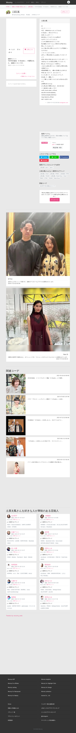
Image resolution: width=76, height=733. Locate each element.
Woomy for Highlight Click (48, 683)
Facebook (65, 157)
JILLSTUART (44, 592)
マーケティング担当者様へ (48, 720)
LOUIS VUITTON (15, 589)
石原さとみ (48, 548)
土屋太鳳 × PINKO (54, 173)
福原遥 (13, 597)
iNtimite (14, 557)
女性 (28, 14)
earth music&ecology (12, 592)
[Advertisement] (54, 118)
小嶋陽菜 (48, 516)
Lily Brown (43, 557)
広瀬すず (14, 581)
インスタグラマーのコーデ (48, 712)
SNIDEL (43, 541)
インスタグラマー (19, 2)
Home (9, 704)
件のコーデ (16, 519)
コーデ (27, 2)
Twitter (45, 157)
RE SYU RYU (10, 541)
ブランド (43, 2)
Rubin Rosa (57, 178)
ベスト (54, 142)
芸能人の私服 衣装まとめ (18, 6)
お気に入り (65, 11)
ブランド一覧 (11, 712)
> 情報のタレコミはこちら (27, 76)
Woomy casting (12, 687)
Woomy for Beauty (13, 695)
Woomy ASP (11, 679)
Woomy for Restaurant (14, 691)
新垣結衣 (48, 564)
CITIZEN (14, 527)
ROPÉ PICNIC (24, 541)
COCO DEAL (48, 589)
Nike (8, 589)
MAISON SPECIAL (56, 573)
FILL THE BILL (44, 575)
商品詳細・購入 (57, 147)
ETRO (45, 178)
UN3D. (9, 527)
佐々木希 (14, 548)
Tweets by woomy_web (14, 616)
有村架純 (14, 564)
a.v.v (14, 573)
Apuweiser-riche (50, 541)
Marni (8, 524)
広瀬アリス (15, 532)
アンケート (54, 200)
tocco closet (59, 541)
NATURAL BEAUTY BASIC (47, 543)
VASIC (9, 543)
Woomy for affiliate (13, 683)
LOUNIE (17, 541)
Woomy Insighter (46, 679)
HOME (8, 6)
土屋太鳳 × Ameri (44, 173)
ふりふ (63, 573)
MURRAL (9, 573)
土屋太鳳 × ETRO (64, 173)
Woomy (9, 2)
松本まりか (48, 581)
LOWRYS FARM (45, 608)
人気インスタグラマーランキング (50, 708)
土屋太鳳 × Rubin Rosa (56, 176)
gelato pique (25, 606)
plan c (53, 144)
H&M (48, 573)
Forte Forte (64, 557)
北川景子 (14, 516)
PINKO (41, 178)
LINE (55, 157)
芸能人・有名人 (35, 2)
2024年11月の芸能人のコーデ (47, 186)
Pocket (44, 160)
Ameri (65, 176)
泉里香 (47, 532)
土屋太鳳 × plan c (44, 167)
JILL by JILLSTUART (62, 524)
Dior (18, 573)
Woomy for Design (46, 687)
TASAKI (51, 178)
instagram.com (64, 102)
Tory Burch (20, 557)
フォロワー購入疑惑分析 (47, 704)
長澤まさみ (48, 597)
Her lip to (43, 527)
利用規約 (10, 720)
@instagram (44, 716)
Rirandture (49, 527)
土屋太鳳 (30, 6)
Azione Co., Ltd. (45, 695)
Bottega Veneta (57, 589)
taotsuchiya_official (19, 14)
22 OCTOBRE (23, 573)
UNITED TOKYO (16, 606)
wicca (30, 573)
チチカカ (9, 608)
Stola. (56, 543)
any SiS (51, 592)
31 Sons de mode (51, 524)
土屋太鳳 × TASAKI (44, 176)
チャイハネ (32, 606)
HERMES (43, 524)
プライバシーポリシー (14, 716)
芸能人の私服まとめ (13, 708)
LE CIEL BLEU (50, 557)
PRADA (49, 606)
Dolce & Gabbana (16, 524)
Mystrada (31, 541)
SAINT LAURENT (26, 524)
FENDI (9, 557)
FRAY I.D (58, 557)
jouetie (9, 606)
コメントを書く (21, 73)
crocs (28, 589)
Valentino (43, 606)
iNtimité (30, 557)
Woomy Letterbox (46, 691)
